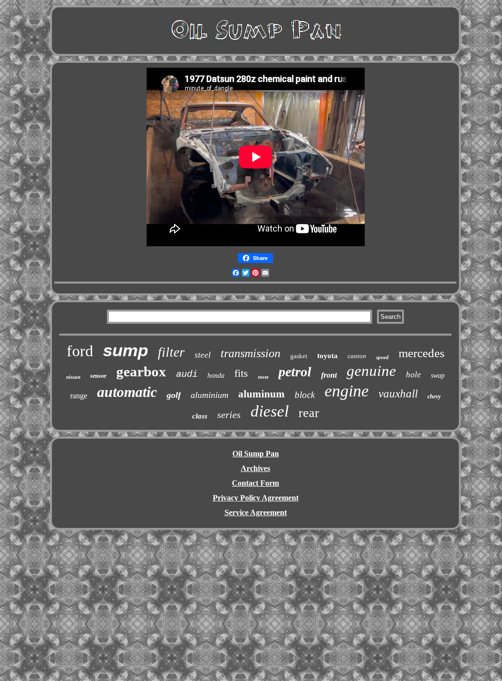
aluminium (209, 395)
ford (80, 351)
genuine (371, 370)
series (229, 414)
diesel (270, 411)
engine (347, 391)
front (329, 375)
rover (263, 377)
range (78, 396)
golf (174, 395)
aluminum (261, 394)
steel (203, 355)
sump (125, 350)
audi (187, 374)
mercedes (422, 353)
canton (357, 356)
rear (309, 413)
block (305, 395)
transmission (250, 353)
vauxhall (398, 394)
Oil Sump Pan (255, 453)
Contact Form (255, 483)
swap (438, 375)
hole (413, 374)
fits (241, 373)
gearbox (141, 371)
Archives (255, 468)
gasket (298, 356)
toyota (327, 356)
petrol (294, 371)
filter (171, 352)
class (199, 416)
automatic (127, 392)
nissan (73, 377)
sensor (98, 375)
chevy (434, 396)
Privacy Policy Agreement (256, 498)
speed (382, 357)
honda (216, 375)
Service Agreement (256, 512)
